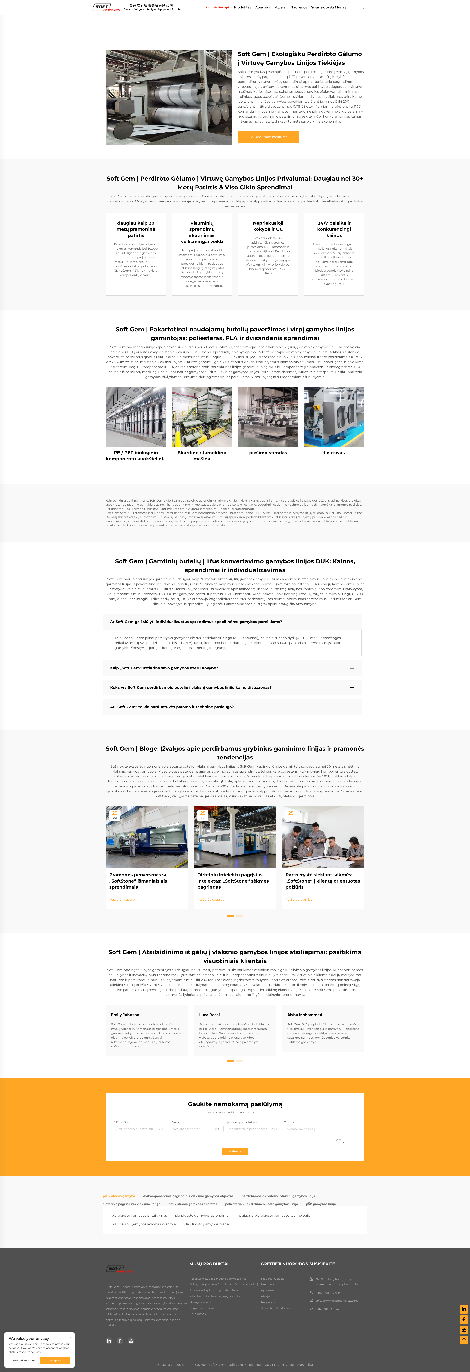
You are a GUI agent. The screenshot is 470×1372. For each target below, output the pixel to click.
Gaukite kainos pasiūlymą (268, 137)
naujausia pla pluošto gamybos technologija (274, 1215)
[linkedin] (109, 1340)
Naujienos (298, 7)
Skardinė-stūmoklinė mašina (202, 456)
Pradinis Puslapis (217, 7)
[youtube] (131, 1340)
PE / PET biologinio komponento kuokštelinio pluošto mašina (136, 456)
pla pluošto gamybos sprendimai (202, 1215)
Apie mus (263, 7)
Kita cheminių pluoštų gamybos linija (214, 1296)
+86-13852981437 (327, 1308)
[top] (464, 1340)
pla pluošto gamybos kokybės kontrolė (144, 1224)
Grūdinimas (197, 1314)
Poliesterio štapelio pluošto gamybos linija (218, 1278)
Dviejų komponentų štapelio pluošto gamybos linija (224, 1284)
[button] (230, 916)
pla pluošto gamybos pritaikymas (139, 1215)
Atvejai (280, 7)
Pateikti (235, 1151)
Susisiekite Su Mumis (328, 7)
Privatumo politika (297, 1364)
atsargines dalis (200, 1302)
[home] (142, 7)
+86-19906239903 (328, 1293)
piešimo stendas (268, 452)
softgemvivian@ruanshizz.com (337, 1300)
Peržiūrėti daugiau (122, 899)
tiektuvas (334, 452)
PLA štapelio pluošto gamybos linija (213, 1290)
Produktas (242, 7)
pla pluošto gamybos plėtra (206, 1224)
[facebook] (120, 1340)
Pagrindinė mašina (202, 1308)
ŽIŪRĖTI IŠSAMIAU (136, 417)
